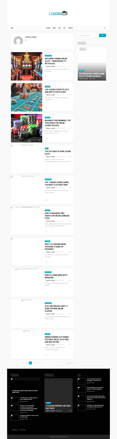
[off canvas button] (12, 28)
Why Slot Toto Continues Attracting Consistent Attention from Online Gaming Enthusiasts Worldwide (90, 71)
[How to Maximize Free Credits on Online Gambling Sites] (26, 207)
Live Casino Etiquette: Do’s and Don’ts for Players (57, 90)
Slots (81, 63)
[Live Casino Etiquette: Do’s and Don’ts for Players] (26, 97)
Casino (48, 28)
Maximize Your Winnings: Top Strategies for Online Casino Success (58, 123)
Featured (48, 55)
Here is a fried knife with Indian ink (56, 276)
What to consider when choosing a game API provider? (55, 246)
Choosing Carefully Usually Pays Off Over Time (29, 416)
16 (37, 363)
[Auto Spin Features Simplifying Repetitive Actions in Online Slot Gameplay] (82, 398)
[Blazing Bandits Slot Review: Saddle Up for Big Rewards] (82, 390)
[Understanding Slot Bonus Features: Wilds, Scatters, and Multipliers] (26, 331)
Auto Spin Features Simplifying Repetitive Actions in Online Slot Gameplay (96, 398)
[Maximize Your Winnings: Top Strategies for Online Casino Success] (26, 128)
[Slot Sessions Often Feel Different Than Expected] (82, 381)
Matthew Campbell (50, 66)
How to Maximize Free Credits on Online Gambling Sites (57, 215)
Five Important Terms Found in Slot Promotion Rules (28, 398)
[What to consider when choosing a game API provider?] (26, 252)
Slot (59, 28)
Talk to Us (15, 430)
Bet (64, 28)
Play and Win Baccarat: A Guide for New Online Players (56, 308)
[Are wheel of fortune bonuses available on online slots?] (82, 408)
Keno (54, 28)
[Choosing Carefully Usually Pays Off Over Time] (15, 418)
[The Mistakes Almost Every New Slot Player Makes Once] (25, 386)
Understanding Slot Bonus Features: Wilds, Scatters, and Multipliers (57, 339)
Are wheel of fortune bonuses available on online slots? (95, 406)
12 (23, 363)
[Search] (104, 28)
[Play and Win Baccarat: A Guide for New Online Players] (26, 300)
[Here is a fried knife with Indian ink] (26, 269)
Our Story (23, 430)
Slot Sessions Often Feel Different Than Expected (94, 379)
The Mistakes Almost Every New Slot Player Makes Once (25, 391)
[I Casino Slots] (58, 13)
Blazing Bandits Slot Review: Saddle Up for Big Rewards (95, 388)
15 (34, 363)
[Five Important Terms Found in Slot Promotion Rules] (15, 400)
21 (44, 363)
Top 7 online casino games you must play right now (57, 183)
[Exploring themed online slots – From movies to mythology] (26, 66)
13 (26, 363)
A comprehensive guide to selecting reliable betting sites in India (58, 406)
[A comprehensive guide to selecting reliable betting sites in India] (58, 395)
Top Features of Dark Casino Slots (58, 152)
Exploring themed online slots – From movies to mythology (56, 61)
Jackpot (70, 28)
